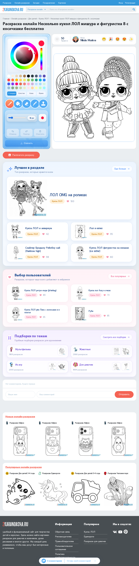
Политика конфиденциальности (65, 556)
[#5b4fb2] (44, 76)
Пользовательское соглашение (64, 548)
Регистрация (130, 3)
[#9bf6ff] (44, 87)
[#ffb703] (16, 80)
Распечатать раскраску (23, 155)
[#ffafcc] (28, 83)
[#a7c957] (28, 80)
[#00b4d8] (40, 80)
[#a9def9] (40, 83)
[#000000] (28, 76)
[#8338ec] (12, 83)
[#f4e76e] (24, 80)
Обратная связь (62, 532)
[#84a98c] (12, 87)
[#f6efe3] (12, 76)
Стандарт (12, 93)
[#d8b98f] (20, 76)
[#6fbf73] (32, 80)
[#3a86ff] (44, 80)
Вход (121, 3)
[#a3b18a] (16, 87)
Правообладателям (64, 541)
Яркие (41, 93)
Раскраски (7, 3)
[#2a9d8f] (36, 80)
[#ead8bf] (16, 76)
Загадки (36, 3)
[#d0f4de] (44, 83)
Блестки (21, 93)
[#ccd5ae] (20, 87)
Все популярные (118, 276)
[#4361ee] (8, 83)
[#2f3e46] (32, 76)
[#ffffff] (8, 76)
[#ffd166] (20, 80)
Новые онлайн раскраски (20, 416)
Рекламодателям (63, 536)
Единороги (89, 536)
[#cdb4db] (32, 83)
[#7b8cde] (40, 76)
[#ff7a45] (12, 80)
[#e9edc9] (24, 87)
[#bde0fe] (36, 83)
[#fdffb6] (36, 87)
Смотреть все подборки (114, 337)
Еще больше (120, 168)
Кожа (31, 93)
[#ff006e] (16, 83)
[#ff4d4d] (8, 80)
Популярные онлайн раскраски (23, 467)
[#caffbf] (40, 87)
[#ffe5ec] (28, 87)
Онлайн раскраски (22, 3)
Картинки (62, 3)
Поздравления (49, 3)
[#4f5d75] (36, 76)
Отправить (124, 394)
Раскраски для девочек (95, 541)
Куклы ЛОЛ (89, 532)
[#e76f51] (20, 83)
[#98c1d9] (8, 87)
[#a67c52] (24, 76)
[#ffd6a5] (32, 87)
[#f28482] (24, 83)
